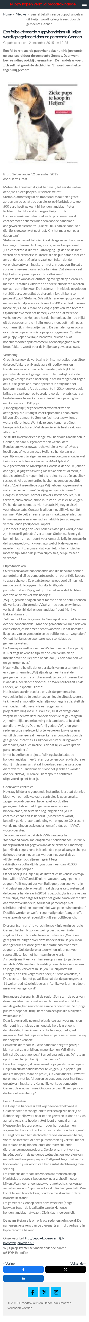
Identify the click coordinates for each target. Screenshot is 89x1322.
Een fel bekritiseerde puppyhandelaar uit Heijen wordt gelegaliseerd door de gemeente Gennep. (55, 19)
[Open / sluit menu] (84, 4)
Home (7, 14)
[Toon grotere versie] (44, 125)
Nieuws (21, 14)
